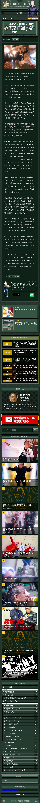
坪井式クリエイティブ (21, 755)
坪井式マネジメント (21, 706)
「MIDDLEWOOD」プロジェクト (21, 748)
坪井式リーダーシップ (21, 721)
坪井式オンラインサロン (21, 730)
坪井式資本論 (21, 733)
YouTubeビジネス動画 (21, 739)
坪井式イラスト (21, 758)
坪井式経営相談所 (21, 724)
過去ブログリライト (20, 751)
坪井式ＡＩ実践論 (21, 764)
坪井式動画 (21, 761)
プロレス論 (21, 767)
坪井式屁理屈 (21, 692)
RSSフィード (20, 795)
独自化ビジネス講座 (21, 736)
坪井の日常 (8, 687)
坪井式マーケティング (21, 718)
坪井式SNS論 (21, 727)
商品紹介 (21, 745)
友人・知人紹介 (21, 742)
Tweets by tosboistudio (9, 790)
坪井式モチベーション (21, 709)
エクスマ (16, 40)
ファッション (21, 695)
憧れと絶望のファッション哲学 (21, 698)
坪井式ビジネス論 (11, 701)
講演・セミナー (21, 712)
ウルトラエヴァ (14, 277)
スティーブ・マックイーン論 (21, 770)
